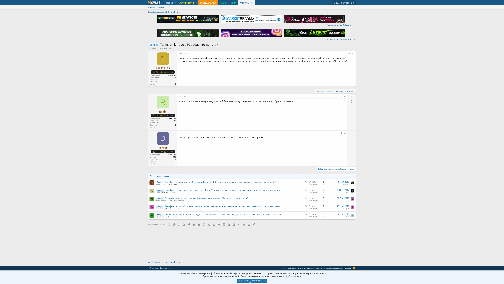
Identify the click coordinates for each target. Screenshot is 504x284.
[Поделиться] (349, 53)
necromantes (161, 201)
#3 (345, 133)
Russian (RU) (167, 268)
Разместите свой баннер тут (341, 25)
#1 (353, 53)
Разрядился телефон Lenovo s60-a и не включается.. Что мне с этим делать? (206, 198)
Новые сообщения (156, 7)
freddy (347, 192)
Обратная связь (289, 268)
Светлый (154, 268)
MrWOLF (346, 184)
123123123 (154, 48)
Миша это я (160, 184)
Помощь (347, 268)
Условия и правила (306, 268)
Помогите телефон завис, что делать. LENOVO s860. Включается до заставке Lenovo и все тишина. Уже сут (223, 214)
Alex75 (158, 217)
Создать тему (209, 2)
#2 (345, 97)
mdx (347, 217)
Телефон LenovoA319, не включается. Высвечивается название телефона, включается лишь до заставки (222, 206)
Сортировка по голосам (344, 91)
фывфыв (159, 209)
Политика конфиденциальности (328, 268)
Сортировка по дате (324, 91)
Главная (169, 2)
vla (348, 200)
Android (180, 184)
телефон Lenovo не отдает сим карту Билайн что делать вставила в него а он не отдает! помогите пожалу (222, 190)
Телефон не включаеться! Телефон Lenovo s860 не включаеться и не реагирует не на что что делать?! (220, 181)
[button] (175, 2)
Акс (157, 193)
